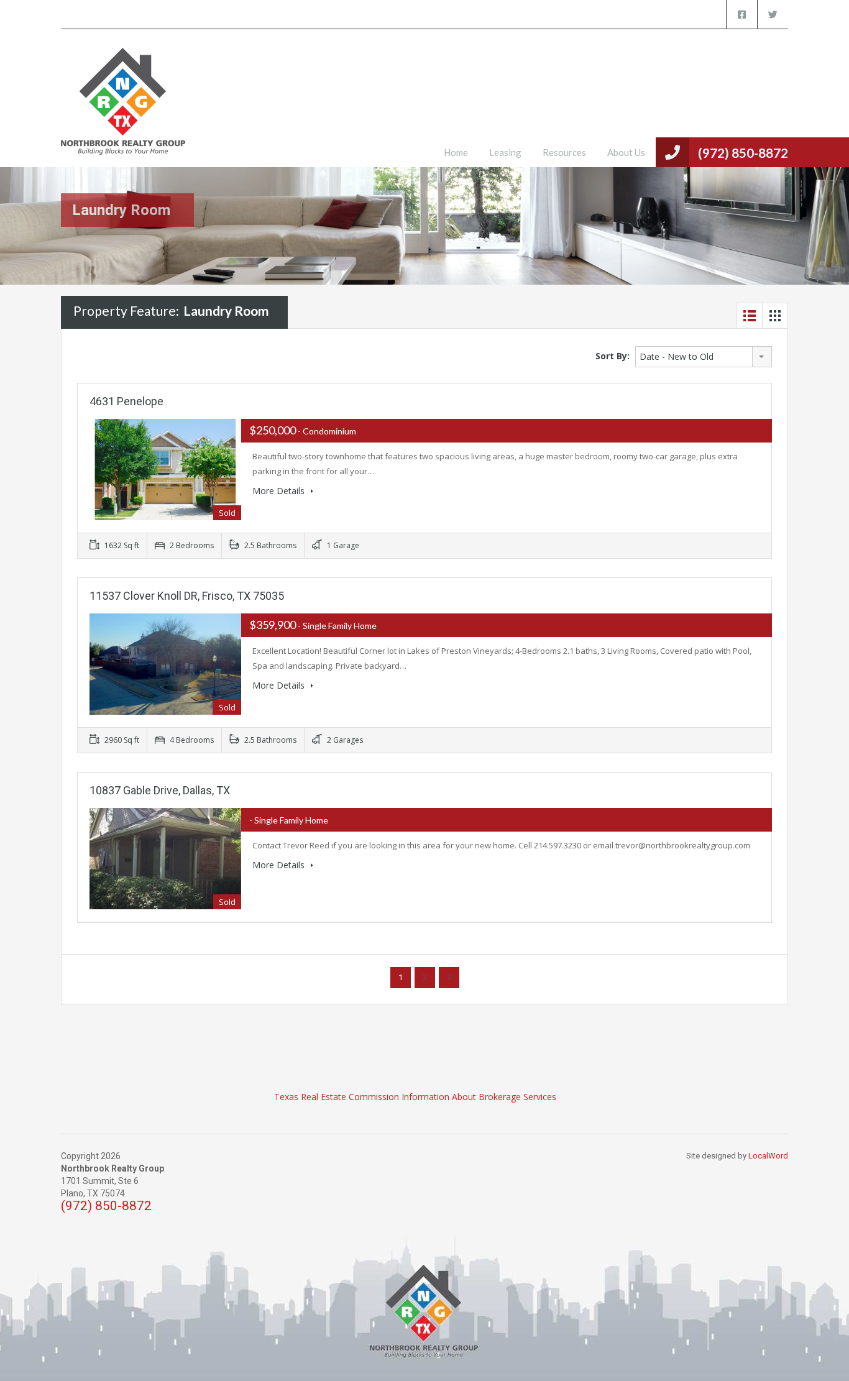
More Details (279, 491)
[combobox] (703, 356)
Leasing (505, 152)
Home (456, 152)
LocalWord (768, 1155)
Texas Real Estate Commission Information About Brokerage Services (415, 1097)
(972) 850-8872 (743, 152)
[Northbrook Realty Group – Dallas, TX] (123, 107)
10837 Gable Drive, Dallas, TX (159, 790)
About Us (626, 152)
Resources (564, 152)
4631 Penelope (126, 401)
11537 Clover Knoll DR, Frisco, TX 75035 (186, 595)
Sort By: (612, 356)
